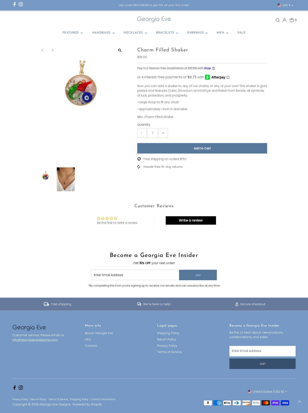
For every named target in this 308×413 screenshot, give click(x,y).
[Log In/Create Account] (284, 20)
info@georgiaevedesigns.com (35, 340)
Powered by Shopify (87, 404)
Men (221, 32)
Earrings (195, 32)
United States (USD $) (268, 392)
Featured (71, 32)
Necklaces (134, 32)
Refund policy (38, 399)
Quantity (143, 124)
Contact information (103, 399)
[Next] (52, 50)
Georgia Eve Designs (54, 404)
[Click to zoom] (120, 50)
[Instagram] (21, 5)
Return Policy (166, 339)
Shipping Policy (168, 333)
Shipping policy (79, 399)
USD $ (286, 5)
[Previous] (42, 50)
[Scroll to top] (299, 401)
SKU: (140, 117)
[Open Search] (278, 20)
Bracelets (165, 32)
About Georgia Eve (99, 333)
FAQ (88, 339)
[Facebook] (14, 5)
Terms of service (58, 399)
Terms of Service (169, 352)
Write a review (191, 220)
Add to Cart (202, 148)
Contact (91, 346)
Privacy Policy (167, 346)
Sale (241, 32)
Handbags (101, 32)
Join (198, 275)
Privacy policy (20, 399)
